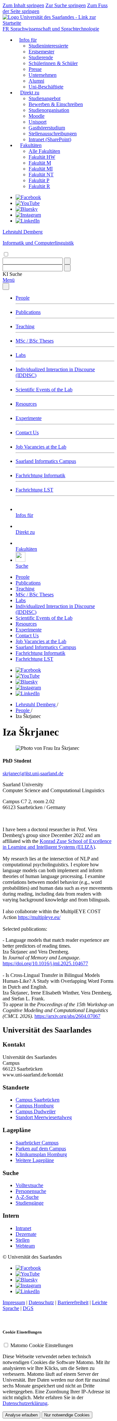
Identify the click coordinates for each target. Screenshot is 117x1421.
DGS (28, 1308)
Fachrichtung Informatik (40, 475)
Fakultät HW (42, 157)
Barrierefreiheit (73, 1302)
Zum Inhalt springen (23, 5)
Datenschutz (41, 1302)
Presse (35, 69)
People (23, 298)
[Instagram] (28, 215)
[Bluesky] (27, 209)
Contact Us (27, 432)
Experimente (29, 418)
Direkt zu (29, 92)
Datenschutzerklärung (25, 1403)
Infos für (28, 40)
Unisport (37, 122)
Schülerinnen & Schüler (53, 63)
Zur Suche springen (66, 5)
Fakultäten (31, 145)
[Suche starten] (67, 261)
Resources (26, 404)
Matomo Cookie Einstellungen (41, 1345)
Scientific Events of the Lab (44, 389)
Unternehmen (43, 75)
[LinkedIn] (28, 220)
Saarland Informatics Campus (46, 461)
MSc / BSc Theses (35, 341)
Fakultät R (39, 186)
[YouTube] (28, 203)
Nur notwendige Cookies (67, 1415)
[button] (12, 274)
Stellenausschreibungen (53, 133)
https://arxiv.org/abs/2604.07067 (67, 1016)
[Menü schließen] (6, 286)
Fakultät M (40, 163)
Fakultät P (39, 180)
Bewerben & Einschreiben (56, 104)
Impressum (14, 1302)
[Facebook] (28, 197)
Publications (28, 312)
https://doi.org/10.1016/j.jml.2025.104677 (45, 963)
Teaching (25, 326)
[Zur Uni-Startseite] (58, 23)
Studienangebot (44, 98)
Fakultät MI (41, 168)
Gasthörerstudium (47, 127)
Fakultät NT (41, 174)
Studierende (41, 57)
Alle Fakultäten (44, 151)
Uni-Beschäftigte (46, 86)
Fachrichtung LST (34, 490)
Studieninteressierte (48, 45)
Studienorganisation (49, 110)
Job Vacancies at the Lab (41, 447)
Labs (21, 355)
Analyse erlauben (21, 1415)
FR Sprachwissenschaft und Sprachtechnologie (51, 29)
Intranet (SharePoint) (50, 139)
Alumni (36, 81)
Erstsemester (41, 51)
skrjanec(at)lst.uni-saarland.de (33, 773)
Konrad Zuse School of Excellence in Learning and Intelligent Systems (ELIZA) (57, 844)
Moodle (37, 116)
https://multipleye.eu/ (39, 917)
